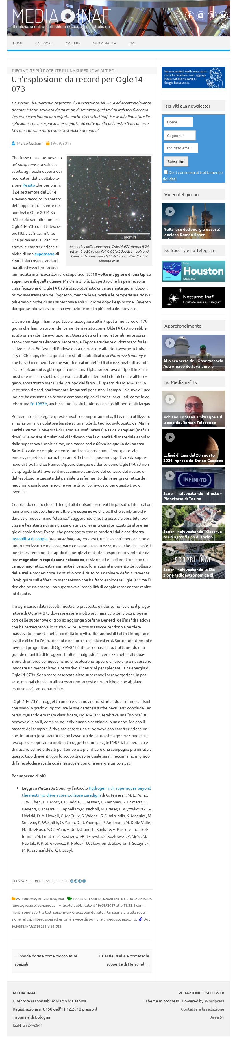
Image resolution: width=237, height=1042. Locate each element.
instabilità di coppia (29, 538)
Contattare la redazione (202, 1008)
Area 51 (217, 1017)
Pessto (29, 184)
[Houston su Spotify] (193, 283)
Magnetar (111, 898)
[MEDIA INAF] (62, 22)
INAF (61, 898)
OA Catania (137, 898)
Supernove (46, 905)
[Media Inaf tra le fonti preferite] (193, 89)
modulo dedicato (122, 919)
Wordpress (214, 1000)
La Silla (95, 898)
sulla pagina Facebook (71, 912)
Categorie (44, 43)
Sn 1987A (38, 403)
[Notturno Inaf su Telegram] (193, 309)
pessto (30, 905)
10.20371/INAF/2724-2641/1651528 (36, 926)
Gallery (73, 43)
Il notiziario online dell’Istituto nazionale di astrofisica (61, 26)
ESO (76, 898)
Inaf (132, 43)
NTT (124, 898)
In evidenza (47, 898)
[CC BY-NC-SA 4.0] (78, 880)
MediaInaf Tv (104, 43)
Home (18, 43)
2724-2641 (33, 1025)
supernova (44, 253)
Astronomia (26, 898)
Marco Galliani (29, 143)
